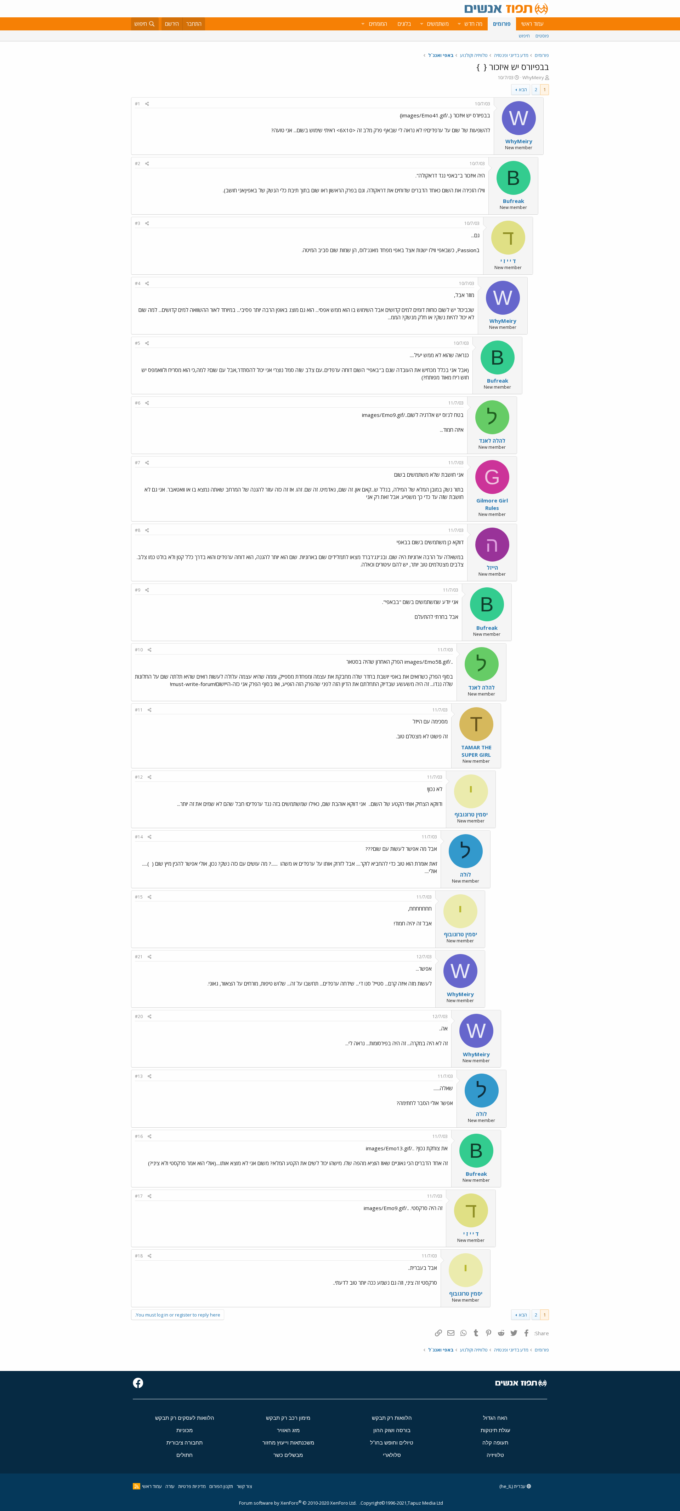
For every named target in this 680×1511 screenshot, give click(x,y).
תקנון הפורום (221, 1486)
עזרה (170, 1486)
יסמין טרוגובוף (471, 814)
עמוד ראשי (532, 23)
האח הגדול (495, 1418)
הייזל (492, 567)
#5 (137, 343)
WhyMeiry (533, 77)
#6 (137, 403)
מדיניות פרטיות (192, 1486)
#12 (139, 777)
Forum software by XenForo (298, 1503)
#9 (137, 590)
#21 (139, 957)
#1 (137, 104)
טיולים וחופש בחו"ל (391, 1443)
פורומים (502, 23)
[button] (459, 23)
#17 (139, 1196)
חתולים (184, 1455)
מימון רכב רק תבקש (288, 1418)
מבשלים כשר (288, 1455)
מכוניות (184, 1430)
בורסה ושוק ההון (391, 1430)
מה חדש (473, 23)
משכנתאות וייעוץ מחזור (288, 1443)
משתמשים (438, 23)
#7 (137, 463)
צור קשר (244, 1486)
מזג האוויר (288, 1430)
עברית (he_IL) (513, 1486)
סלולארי (392, 1455)
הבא (523, 89)
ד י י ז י (508, 261)
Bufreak (513, 200)
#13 (139, 1076)
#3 (137, 223)
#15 (139, 897)
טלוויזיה (495, 1455)
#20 (139, 1016)
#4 (137, 283)
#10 (139, 650)
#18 (139, 1256)
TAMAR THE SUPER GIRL (476, 751)
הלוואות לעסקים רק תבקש (184, 1418)
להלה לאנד (492, 440)
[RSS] (136, 1486)
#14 (139, 837)
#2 (137, 164)
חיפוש (524, 36)
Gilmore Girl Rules (492, 504)
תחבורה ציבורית (184, 1443)
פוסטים (542, 36)
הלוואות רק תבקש (392, 1418)
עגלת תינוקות (495, 1430)
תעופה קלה (495, 1443)
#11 (139, 710)
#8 (137, 530)
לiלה (465, 874)
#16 (139, 1136)
